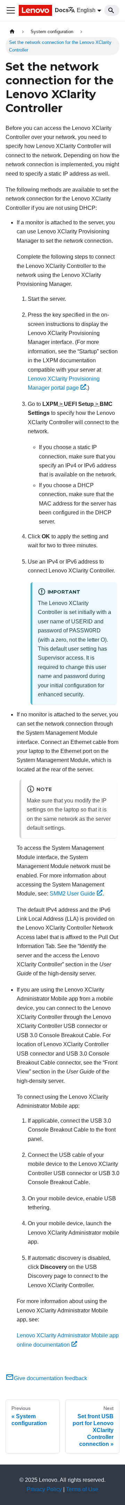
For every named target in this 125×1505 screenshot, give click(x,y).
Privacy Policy (44, 1489)
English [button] (86, 10)
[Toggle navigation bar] (11, 10)
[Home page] (12, 31)
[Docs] (34, 10)
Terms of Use (82, 1489)
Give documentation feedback (50, 1378)
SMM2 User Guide (72, 894)
